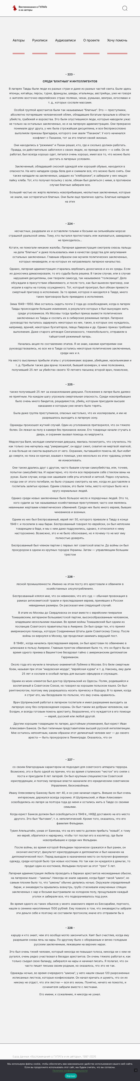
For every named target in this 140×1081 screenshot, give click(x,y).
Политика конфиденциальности (70, 1070)
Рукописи (39, 40)
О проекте (91, 40)
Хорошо (70, 1076)
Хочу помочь (117, 40)
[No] (135, 1070)
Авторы (19, 40)
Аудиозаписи (65, 40)
